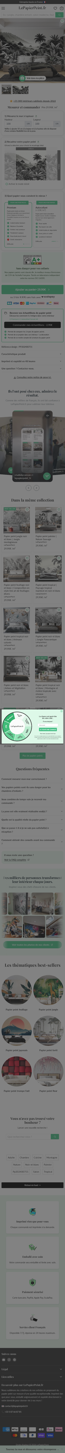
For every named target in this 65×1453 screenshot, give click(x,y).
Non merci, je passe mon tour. (48, 733)
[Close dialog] (61, 711)
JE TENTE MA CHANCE (48, 729)
